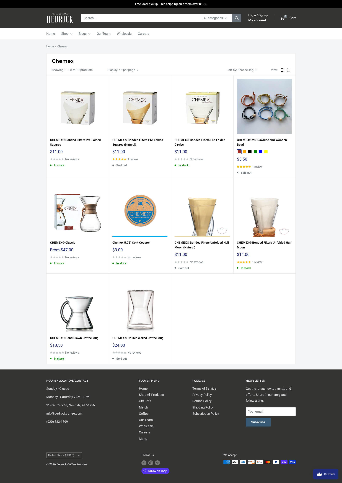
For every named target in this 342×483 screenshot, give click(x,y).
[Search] (236, 18)
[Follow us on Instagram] (150, 462)
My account (257, 20)
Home (50, 33)
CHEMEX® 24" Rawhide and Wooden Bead (262, 142)
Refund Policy (202, 401)
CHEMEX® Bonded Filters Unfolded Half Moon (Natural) (202, 245)
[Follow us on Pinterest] (157, 462)
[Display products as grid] (282, 70)
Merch (143, 407)
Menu (143, 439)
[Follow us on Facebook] (143, 462)
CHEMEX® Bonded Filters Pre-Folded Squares (75, 142)
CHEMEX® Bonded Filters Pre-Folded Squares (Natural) (137, 142)
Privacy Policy (202, 395)
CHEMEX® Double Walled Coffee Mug (138, 338)
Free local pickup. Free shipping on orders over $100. (171, 4)
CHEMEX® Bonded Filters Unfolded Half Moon (264, 245)
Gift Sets (145, 401)
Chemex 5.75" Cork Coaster (131, 242)
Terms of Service (204, 388)
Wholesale (124, 33)
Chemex (62, 46)
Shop (65, 33)
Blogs (83, 33)
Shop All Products (151, 395)
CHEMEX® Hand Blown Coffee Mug (74, 338)
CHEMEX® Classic (62, 242)
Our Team (104, 33)
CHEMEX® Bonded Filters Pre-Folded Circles (200, 142)
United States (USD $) (61, 455)
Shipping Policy (203, 407)
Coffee (144, 413)
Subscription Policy (205, 413)
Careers (143, 33)
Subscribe (258, 422)
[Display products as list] (288, 70)
